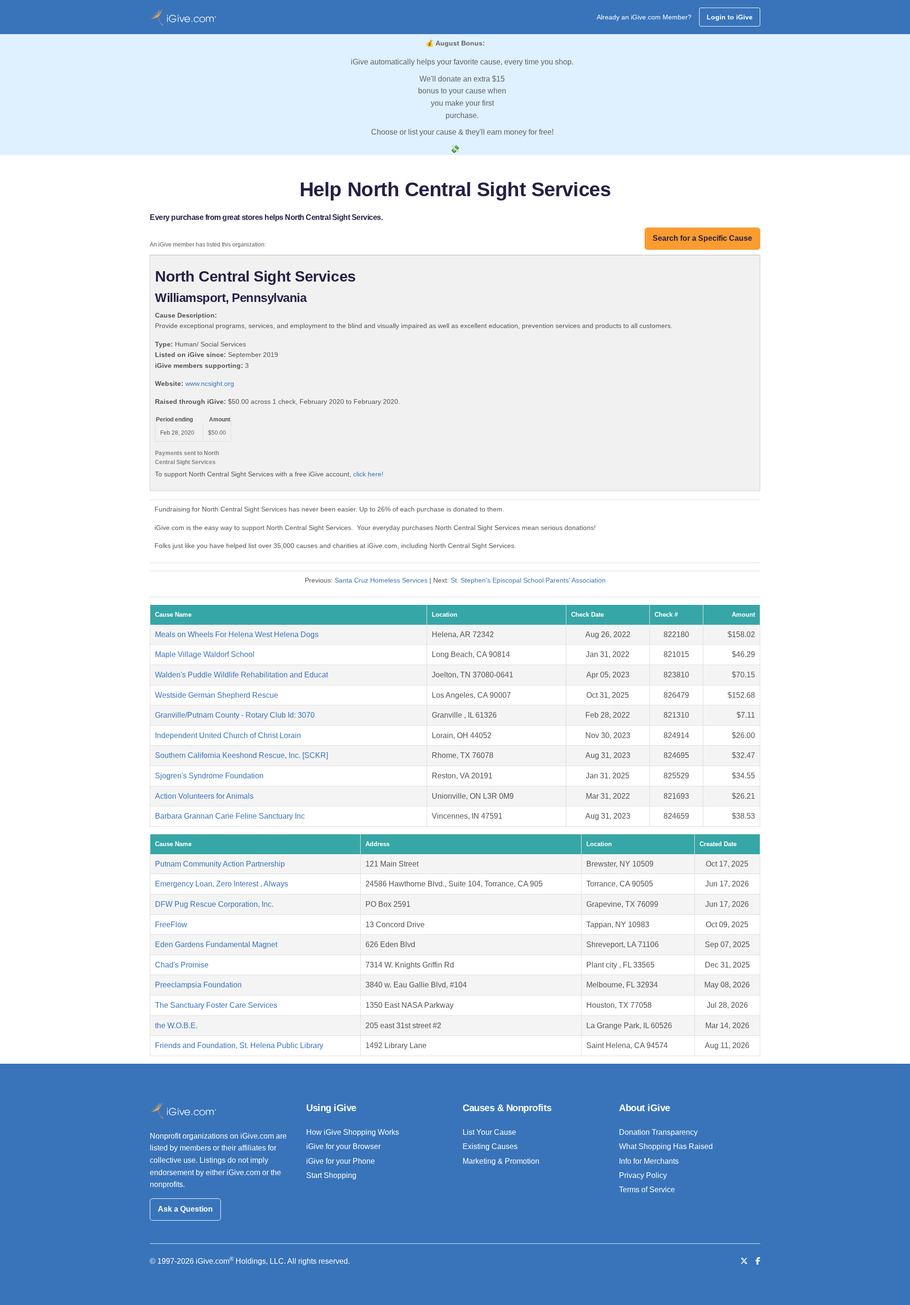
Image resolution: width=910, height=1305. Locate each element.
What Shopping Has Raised (666, 1146)
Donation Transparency (658, 1132)
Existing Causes (490, 1146)
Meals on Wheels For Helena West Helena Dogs (236, 634)
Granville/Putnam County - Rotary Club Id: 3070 (235, 715)
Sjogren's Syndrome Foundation (209, 776)
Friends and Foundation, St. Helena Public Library (239, 1045)
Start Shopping (331, 1175)
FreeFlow (171, 925)
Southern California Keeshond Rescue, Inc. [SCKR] (241, 755)
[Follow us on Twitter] (744, 1261)
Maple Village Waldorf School (205, 654)
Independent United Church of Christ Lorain (228, 735)
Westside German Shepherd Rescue (216, 695)
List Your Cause (489, 1132)
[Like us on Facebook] (757, 1261)
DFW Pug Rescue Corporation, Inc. (214, 904)
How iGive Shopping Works (352, 1132)
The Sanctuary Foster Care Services (216, 1005)
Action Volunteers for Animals (204, 796)
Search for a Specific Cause (702, 238)
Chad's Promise (182, 965)
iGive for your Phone (340, 1161)
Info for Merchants (649, 1161)
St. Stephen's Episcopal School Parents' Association (528, 580)
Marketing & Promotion (501, 1161)
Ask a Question (185, 1209)
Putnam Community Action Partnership (220, 864)
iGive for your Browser (343, 1146)
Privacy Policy (643, 1175)
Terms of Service (647, 1190)
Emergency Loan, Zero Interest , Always (221, 884)
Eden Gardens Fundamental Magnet (216, 944)
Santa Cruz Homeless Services (381, 580)
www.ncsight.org (209, 383)
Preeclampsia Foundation (198, 985)
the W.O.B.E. (176, 1026)
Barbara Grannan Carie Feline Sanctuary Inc (230, 816)
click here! (368, 474)
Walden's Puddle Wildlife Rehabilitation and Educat (241, 675)
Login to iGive (730, 17)
